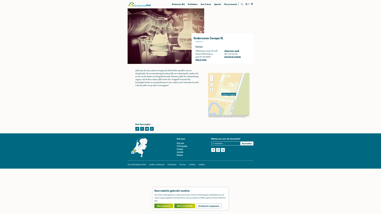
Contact (180, 149)
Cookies (201, 164)
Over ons (180, 143)
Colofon (192, 164)
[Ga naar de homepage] (139, 4)
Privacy (183, 164)
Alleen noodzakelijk (185, 205)
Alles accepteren (164, 205)
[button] (229, 95)
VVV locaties (182, 146)
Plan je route (201, 59)
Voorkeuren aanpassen (208, 205)
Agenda (180, 151)
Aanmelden (247, 143)
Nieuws (180, 154)
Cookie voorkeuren (157, 164)
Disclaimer (172, 164)
